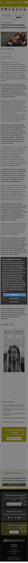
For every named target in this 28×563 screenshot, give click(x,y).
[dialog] (14, 280)
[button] (14, 302)
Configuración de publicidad (19, 286)
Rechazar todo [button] (14, 298)
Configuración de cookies (14, 289)
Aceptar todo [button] (14, 294)
